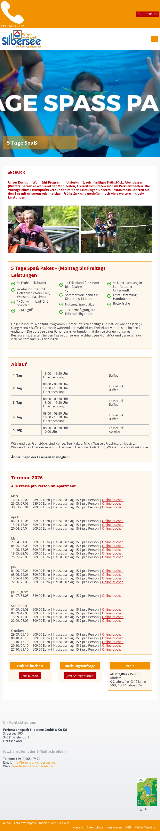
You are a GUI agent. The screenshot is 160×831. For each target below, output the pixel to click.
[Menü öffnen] (154, 39)
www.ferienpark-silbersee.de (32, 766)
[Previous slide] (11, 229)
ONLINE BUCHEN (148, 14)
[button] (43, 229)
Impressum (114, 827)
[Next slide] (149, 229)
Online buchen (113, 500)
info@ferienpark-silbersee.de (34, 762)
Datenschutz (94, 827)
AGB (128, 827)
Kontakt (78, 827)
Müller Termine (145, 827)
